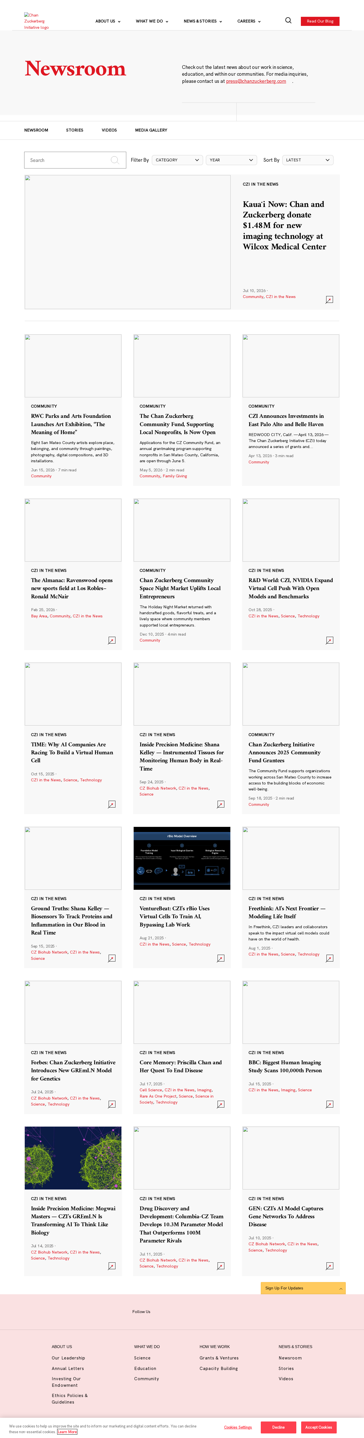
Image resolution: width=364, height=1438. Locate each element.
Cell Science (151, 1089)
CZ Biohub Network (158, 788)
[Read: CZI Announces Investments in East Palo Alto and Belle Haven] (291, 409)
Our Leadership (68, 1358)
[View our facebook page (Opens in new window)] (161, 1311)
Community (253, 296)
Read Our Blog (320, 21)
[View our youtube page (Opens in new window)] (227, 1311)
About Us (106, 21)
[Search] (288, 21)
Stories (74, 130)
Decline (278, 1427)
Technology (308, 616)
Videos (109, 130)
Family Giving (175, 475)
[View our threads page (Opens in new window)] (187, 1311)
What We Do (150, 21)
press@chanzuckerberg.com (256, 81)
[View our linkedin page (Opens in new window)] (200, 1311)
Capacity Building (219, 1368)
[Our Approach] (40, 21)
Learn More (67, 1431)
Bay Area (39, 616)
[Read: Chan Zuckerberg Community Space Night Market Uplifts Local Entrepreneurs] (182, 574)
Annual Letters (68, 1368)
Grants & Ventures (219, 1358)
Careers (247, 21)
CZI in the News (281, 296)
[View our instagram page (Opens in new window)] (174, 1311)
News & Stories (201, 21)
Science (288, 616)
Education (145, 1368)
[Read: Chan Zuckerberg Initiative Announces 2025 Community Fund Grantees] (291, 738)
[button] (177, 160)
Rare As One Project (158, 1096)
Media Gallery (151, 130)
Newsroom (36, 130)
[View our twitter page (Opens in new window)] (213, 1311)
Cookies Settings (238, 1427)
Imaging (204, 1089)
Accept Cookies (318, 1427)
